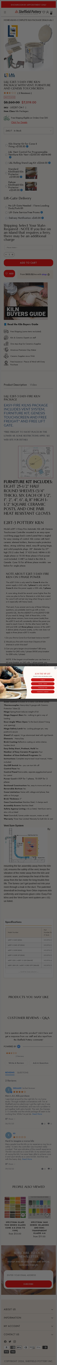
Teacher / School (42, 683)
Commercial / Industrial (42, 691)
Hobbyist (43, 680)
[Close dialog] (55, 668)
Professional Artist (42, 687)
